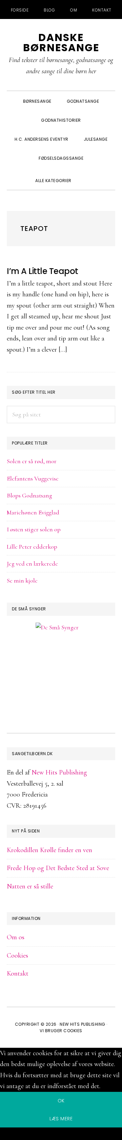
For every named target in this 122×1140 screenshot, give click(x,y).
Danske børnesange (61, 42)
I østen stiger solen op (34, 529)
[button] (87, 174)
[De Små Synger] (61, 660)
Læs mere (61, 1118)
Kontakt (17, 973)
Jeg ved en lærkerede (32, 563)
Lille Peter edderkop (32, 546)
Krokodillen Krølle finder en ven (49, 850)
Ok (61, 1100)
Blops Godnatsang (29, 495)
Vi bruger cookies (61, 1031)
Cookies (17, 955)
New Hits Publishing (59, 772)
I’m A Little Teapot (42, 271)
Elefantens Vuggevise (33, 478)
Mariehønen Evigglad (33, 512)
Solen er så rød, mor (32, 461)
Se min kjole (22, 580)
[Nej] (61, 1135)
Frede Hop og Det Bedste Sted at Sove (58, 868)
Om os (15, 937)
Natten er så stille (30, 886)
